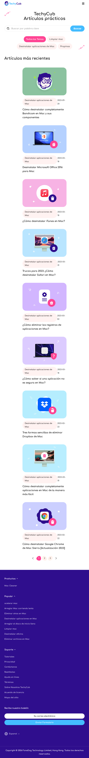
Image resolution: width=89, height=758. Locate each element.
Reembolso (9, 672)
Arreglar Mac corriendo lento (18, 608)
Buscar (77, 28)
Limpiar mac (56, 39)
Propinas (65, 46)
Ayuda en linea (11, 677)
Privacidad (9, 662)
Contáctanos (10, 667)
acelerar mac (10, 603)
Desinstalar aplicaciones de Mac (36, 46)
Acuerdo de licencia (14, 692)
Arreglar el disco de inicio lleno (19, 624)
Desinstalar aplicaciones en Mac (20, 619)
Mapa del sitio (11, 698)
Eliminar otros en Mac (15, 614)
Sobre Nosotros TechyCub (17, 687)
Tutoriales (9, 657)
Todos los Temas (35, 39)
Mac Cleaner (10, 586)
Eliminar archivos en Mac (17, 639)
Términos (8, 682)
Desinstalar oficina (13, 634)
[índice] (12, 3)
